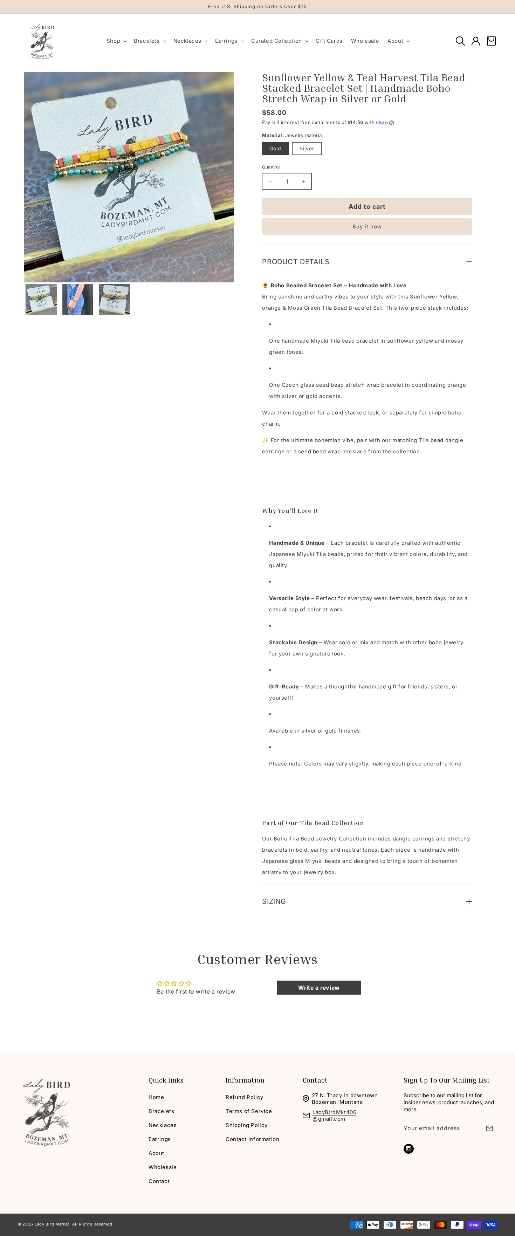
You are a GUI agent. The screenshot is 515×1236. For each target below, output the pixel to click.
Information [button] (245, 1080)
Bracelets (161, 1111)
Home (156, 1097)
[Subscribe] (489, 1128)
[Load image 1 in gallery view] (41, 299)
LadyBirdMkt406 (334, 1112)
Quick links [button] (166, 1080)
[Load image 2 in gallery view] (77, 299)
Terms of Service (249, 1111)
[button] (116, 41)
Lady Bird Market (52, 1224)
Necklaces (163, 1125)
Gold (275, 148)
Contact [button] (315, 1080)
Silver (307, 148)
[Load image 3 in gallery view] (114, 299)
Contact (159, 1181)
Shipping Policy (247, 1125)
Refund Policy (244, 1097)
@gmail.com (329, 1118)
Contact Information (252, 1139)
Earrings (160, 1139)
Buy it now (367, 226)
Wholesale (163, 1167)
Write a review (318, 987)
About (156, 1153)
